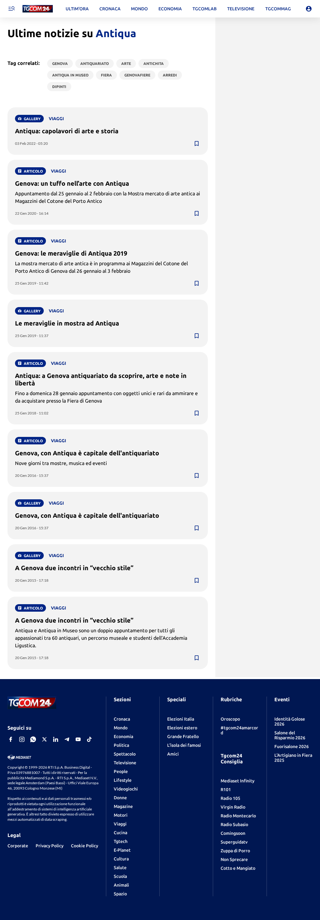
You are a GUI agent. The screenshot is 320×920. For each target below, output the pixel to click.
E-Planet (122, 850)
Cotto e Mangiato (238, 868)
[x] (44, 739)
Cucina (120, 832)
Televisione (125, 762)
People (121, 771)
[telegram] (67, 739)
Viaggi (120, 823)
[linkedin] (55, 739)
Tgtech (121, 841)
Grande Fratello (183, 736)
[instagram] (22, 739)
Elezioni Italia (180, 719)
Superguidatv (234, 841)
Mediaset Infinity (237, 780)
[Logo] (37, 9)
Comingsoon (233, 833)
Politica (121, 745)
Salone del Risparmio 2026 (289, 735)
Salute (120, 867)
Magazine (123, 806)
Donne (120, 797)
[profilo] (309, 8)
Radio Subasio (234, 824)
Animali (121, 885)
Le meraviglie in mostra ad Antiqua (67, 323)
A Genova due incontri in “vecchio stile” (74, 567)
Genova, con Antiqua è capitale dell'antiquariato (87, 453)
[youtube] (78, 739)
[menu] (11, 8)
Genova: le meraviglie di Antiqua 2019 (71, 253)
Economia (123, 736)
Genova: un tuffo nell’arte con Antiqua (72, 183)
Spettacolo (125, 753)
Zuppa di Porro (235, 850)
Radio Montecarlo (238, 815)
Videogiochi (126, 788)
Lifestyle (123, 780)
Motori (121, 815)
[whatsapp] (33, 739)
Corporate (18, 845)
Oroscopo (230, 719)
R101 (226, 789)
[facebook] (11, 739)
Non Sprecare (234, 859)
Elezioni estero (182, 727)
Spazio (120, 893)
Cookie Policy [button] (84, 845)
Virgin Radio (233, 807)
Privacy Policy (49, 845)
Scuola (120, 876)
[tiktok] (89, 739)
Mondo (121, 727)
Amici (173, 753)
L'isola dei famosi (184, 745)
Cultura (121, 858)
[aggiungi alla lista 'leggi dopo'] (196, 143)
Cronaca (122, 719)
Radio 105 (230, 798)
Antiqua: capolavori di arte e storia (66, 131)
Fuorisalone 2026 (291, 746)
